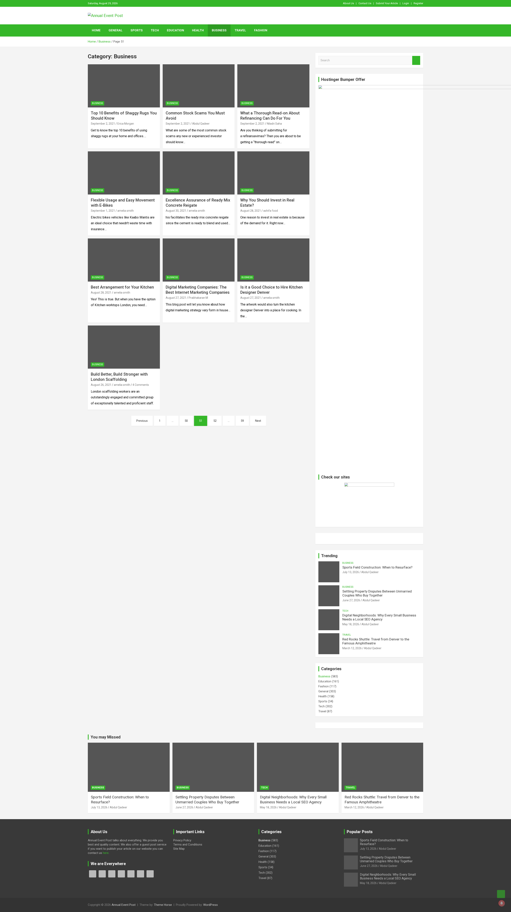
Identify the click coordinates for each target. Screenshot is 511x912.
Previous (142, 421)
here (106, 853)
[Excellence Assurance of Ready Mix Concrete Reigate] (198, 173)
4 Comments (141, 384)
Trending (329, 555)
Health (198, 30)
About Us (348, 3)
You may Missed (106, 737)
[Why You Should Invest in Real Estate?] (273, 173)
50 (186, 421)
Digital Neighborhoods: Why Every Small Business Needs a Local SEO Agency (379, 617)
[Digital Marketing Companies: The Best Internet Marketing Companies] (198, 260)
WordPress (210, 905)
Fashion (260, 30)
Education (175, 30)
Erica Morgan (125, 123)
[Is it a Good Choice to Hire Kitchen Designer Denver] (273, 260)
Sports (137, 30)
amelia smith (125, 210)
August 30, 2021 (176, 210)
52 (215, 421)
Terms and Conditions (187, 844)
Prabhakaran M (198, 297)
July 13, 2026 (350, 572)
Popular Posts (360, 831)
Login (405, 3)
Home (96, 30)
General (116, 30)
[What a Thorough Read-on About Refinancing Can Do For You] (273, 86)
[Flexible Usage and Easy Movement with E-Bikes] (124, 173)
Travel (240, 30)
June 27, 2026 (351, 600)
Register (418, 3)
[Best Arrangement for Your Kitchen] (124, 260)
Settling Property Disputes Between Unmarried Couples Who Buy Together (377, 593)
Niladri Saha (274, 123)
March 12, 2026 (352, 648)
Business (219, 30)
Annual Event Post (124, 905)
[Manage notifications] (501, 903)
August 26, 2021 (101, 384)
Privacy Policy (182, 840)
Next (258, 421)
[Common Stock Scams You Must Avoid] (198, 86)
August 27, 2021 (176, 297)
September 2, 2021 (103, 123)
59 (242, 421)
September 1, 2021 (103, 210)
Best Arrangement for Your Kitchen (122, 287)
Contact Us (364, 3)
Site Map (179, 848)
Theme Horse (163, 905)
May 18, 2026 (350, 624)
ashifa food (270, 210)
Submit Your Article (387, 3)
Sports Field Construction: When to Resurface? (377, 567)
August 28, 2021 (250, 210)
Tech (155, 30)
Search (416, 60)
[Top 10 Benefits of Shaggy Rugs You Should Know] (124, 86)
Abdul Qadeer (201, 123)
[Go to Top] (501, 894)
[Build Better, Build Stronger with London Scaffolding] (124, 347)
